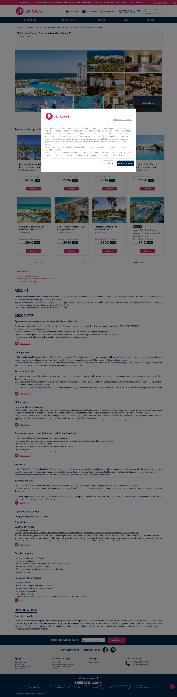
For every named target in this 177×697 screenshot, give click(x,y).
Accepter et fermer (125, 163)
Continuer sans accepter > (122, 120)
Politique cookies (118, 155)
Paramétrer (108, 163)
